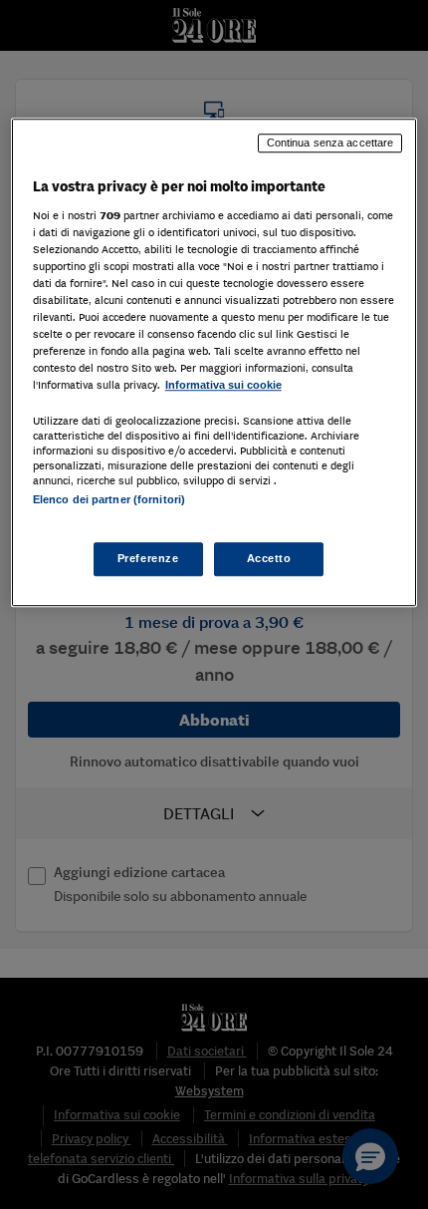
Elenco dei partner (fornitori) (109, 499)
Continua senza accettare (330, 143)
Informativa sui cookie (223, 385)
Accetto (269, 558)
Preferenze (148, 558)
